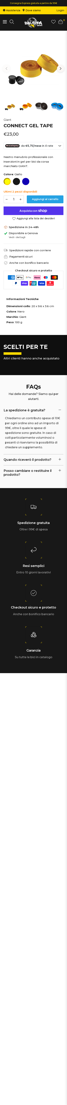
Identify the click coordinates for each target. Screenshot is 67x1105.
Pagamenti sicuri (21, 256)
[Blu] (25, 181)
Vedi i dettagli (17, 237)
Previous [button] (6, 68)
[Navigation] (5, 22)
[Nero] (16, 181)
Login (60, 10)
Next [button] (60, 68)
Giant (7, 120)
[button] (12, 22)
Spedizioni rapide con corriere (30, 250)
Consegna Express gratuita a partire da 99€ (33, 3)
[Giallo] (7, 181)
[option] (33, 67)
